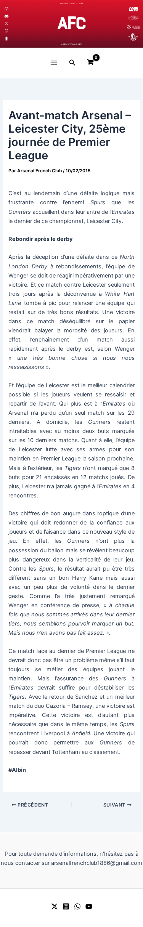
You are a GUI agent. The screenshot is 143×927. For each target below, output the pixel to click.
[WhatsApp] (77, 906)
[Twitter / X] (54, 906)
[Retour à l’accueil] (71, 24)
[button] (72, 62)
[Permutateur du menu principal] (53, 62)
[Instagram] (66, 906)
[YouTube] (88, 906)
